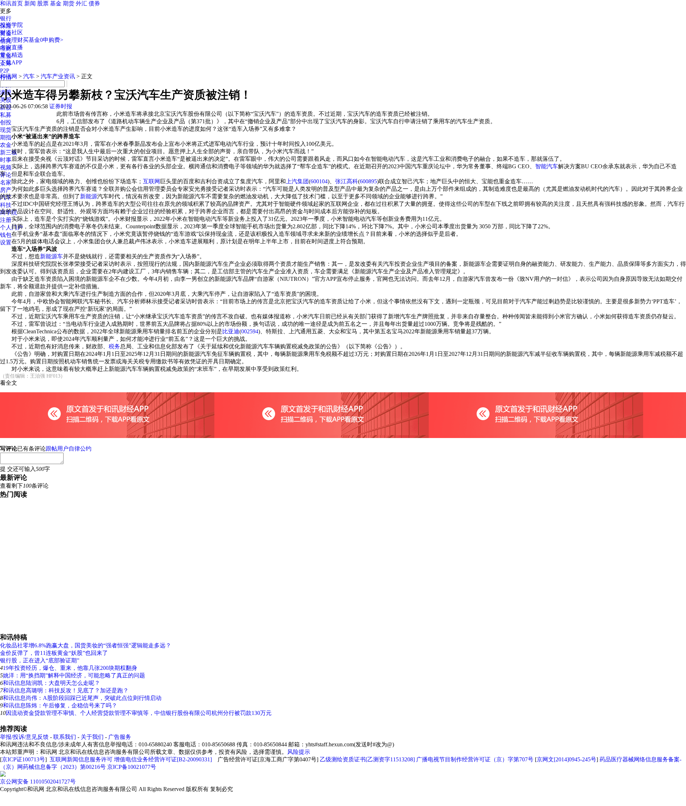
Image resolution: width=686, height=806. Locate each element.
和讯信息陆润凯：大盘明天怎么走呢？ (51, 683)
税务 (114, 346)
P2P (4, 71)
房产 (5, 190)
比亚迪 (230, 331)
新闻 (30, 3)
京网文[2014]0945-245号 (566, 759)
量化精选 (11, 55)
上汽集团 (297, 181)
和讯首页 (11, 3)
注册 (5, 220)
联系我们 (64, 737)
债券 (94, 3)
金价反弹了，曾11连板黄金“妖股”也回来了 (54, 653)
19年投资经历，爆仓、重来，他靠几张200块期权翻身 (70, 668)
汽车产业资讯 (58, 76)
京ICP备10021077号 (131, 767)
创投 (5, 122)
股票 (43, 3)
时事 (5, 160)
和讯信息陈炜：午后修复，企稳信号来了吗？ (60, 705)
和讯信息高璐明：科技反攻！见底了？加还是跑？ (66, 690)
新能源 (88, 196)
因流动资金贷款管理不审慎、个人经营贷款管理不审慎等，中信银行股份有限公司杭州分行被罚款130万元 (139, 713)
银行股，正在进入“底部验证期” (39, 660)
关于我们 (92, 737)
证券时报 (60, 106)
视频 (5, 167)
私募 (5, 115)
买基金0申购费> (43, 40)
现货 (5, 130)
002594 (249, 331)
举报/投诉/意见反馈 (24, 737)
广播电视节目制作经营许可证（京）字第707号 (474, 759)
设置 (5, 242)
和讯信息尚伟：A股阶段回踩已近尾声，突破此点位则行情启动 (82, 698)
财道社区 (11, 32)
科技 (5, 205)
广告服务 (119, 737)
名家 (5, 182)
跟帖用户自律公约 (68, 449)
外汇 (81, 3)
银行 (5, 18)
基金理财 (11, 40)
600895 (368, 181)
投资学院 (11, 25)
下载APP (11, 62)
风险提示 (298, 752)
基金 (55, 3)
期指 (5, 137)
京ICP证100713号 (23, 759)
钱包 (5, 235)
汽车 (29, 76)
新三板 (8, 152)
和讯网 (8, 76)
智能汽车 (546, 166)
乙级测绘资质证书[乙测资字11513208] (367, 759)
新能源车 (51, 256)
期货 (68, 3)
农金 (5, 145)
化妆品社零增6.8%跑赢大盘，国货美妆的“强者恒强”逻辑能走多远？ (85, 645)
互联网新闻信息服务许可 (81, 759)
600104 (319, 181)
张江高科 (346, 181)
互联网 (151, 181)
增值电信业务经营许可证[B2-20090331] (163, 759)
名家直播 (11, 47)
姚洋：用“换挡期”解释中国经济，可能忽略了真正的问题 (74, 675)
